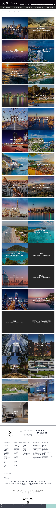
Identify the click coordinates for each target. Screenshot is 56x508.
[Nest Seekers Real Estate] (10, 3)
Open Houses (19, 29)
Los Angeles (6, 448)
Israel (5, 474)
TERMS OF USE (32, 481)
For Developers (45, 449)
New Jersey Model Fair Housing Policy (28, 494)
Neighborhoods (45, 454)
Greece (5, 465)
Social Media (35, 450)
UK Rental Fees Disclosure (28, 496)
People (24, 446)
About (24, 445)
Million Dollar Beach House (37, 455)
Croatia (5, 468)
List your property (36, 445)
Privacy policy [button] (5, 506)
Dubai (5, 476)
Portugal (5, 462)
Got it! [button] (50, 506)
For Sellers (44, 446)
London (15, 453)
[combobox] (42, 4)
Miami (5, 449)
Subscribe (49, 436)
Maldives (15, 465)
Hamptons (6, 446)
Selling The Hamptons (37, 453)
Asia (14, 464)
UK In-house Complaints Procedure (28, 493)
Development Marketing (16, 450)
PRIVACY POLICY (41, 481)
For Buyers (44, 445)
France (5, 460)
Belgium (5, 466)
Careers (24, 448)
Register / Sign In (24, 4)
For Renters (44, 448)
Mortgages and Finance (47, 456)
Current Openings (26, 453)
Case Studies (16, 448)
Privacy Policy (25, 454)
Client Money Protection (28, 495)
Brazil (5, 477)
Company (29, 7)
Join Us (24, 452)
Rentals (12, 29)
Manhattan (6, 445)
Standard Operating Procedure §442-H (28, 492)
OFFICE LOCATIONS (16, 481)
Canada (5, 469)
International (16, 446)
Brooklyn (6, 456)
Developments (18, 7)
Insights (34, 449)
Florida (15, 454)
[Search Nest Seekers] (54, 4)
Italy (5, 461)
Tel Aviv (15, 462)
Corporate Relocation (46, 452)
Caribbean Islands (7, 473)
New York (16, 452)
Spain (5, 464)
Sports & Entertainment (46, 450)
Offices (24, 449)
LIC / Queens (7, 458)
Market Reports (45, 457)
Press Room (25, 450)
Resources (49, 7)
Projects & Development (37, 446)
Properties (6, 7)
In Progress (16, 445)
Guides (43, 453)
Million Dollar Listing (37, 457)
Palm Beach (6, 452)
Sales (7, 29)
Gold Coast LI (6, 450)
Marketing (39, 7)
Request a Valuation (37, 448)
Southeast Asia (7, 478)
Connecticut (6, 454)
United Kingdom (7, 457)
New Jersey (6, 453)
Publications (35, 458)
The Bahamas (6, 472)
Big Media (35, 452)
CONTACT (24, 481)
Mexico (5, 470)
